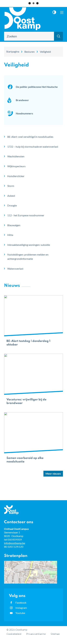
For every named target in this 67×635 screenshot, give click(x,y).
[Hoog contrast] (55, 12)
